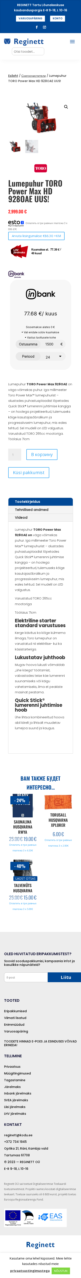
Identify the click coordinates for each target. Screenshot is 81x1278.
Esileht (13, 76)
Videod (21, 517)
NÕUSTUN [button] (60, 1271)
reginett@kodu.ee (18, 1135)
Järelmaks (12, 1087)
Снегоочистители (33, 76)
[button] (66, 107)
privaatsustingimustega (30, 1270)
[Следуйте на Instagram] (44, 27)
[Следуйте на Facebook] (37, 27)
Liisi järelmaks (14, 1107)
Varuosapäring (16, 1031)
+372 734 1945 (15, 1142)
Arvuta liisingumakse (36, 236)
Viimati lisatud (15, 1018)
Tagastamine (14, 1080)
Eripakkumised (15, 1011)
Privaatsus (12, 1066)
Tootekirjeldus (27, 501)
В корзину (42, 454)
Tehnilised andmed (31, 509)
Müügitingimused (17, 1073)
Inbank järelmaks (17, 1093)
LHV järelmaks (15, 1113)
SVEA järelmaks (16, 1100)
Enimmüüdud (14, 1024)
